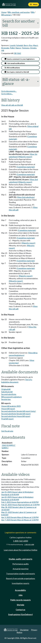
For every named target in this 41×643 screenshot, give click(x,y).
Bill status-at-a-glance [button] (20, 81)
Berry (26, 45)
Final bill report (7, 419)
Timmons (25, 48)
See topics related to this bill (17, 72)
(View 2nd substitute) (26, 197)
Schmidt (19, 45)
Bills (32, 12)
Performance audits (20, 564)
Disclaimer (24, 630)
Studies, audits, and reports (20, 559)
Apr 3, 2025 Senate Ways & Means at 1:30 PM (19, 517)
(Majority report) (25, 157)
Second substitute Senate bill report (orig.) (18, 411)
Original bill (5, 389)
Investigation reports (20, 583)
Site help (20, 605)
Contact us (20, 609)
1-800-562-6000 (20, 541)
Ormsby (33, 48)
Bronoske (5, 48)
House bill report (8, 408)
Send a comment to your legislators (20, 59)
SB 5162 (17, 53)
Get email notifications (15, 63)
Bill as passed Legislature (11, 397)
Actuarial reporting (20, 569)
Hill (2, 50)
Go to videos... (7, 94)
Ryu (30, 45)
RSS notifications (13, 68)
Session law (6, 399)
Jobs (20, 595)
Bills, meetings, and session (19, 12)
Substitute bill (7, 392)
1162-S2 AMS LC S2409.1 (8, 446)
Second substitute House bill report (15, 416)
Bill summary (6, 15)
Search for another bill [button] (20, 23)
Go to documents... (9, 91)
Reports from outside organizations (20, 578)
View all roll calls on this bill (12, 105)
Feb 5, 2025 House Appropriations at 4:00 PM (19, 502)
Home (3, 12)
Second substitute (8, 394)
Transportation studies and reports (20, 573)
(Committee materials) (26, 167)
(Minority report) (16, 281)
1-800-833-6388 (29, 544)
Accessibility (20, 590)
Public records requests (20, 600)
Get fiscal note (7, 431)
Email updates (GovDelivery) (20, 614)
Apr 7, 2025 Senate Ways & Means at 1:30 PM (19, 520)
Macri (35, 45)
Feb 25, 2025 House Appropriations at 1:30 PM (20, 505)
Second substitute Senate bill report (16, 414)
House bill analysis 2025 (11, 406)
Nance (18, 48)
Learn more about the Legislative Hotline (20, 550)
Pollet (12, 48)
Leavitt (13, 45)
